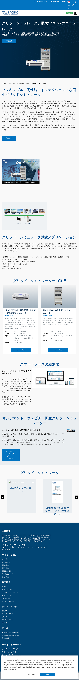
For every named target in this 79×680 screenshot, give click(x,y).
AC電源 (4, 586)
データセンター (6, 562)
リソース (4, 617)
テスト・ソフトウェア (8, 601)
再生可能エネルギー (8, 574)
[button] (75, 13)
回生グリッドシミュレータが (60, 114)
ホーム (4, 83)
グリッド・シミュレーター (10, 592)
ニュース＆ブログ (7, 614)
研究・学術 (5, 577)
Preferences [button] (13, 669)
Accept (47, 674)
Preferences (31, 674)
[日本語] (72, 2)
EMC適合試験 (6, 598)
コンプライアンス (7, 620)
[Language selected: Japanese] (72, 2)
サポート (4, 623)
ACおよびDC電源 (7, 589)
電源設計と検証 (6, 571)
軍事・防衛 (5, 568)
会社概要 (4, 611)
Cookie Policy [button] (39, 667)
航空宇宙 (4, 559)
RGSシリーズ (10, 315)
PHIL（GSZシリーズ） (29, 114)
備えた (43, 114)
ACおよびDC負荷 (7, 595)
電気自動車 (5, 565)
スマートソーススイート (21, 379)
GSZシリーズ (47, 315)
